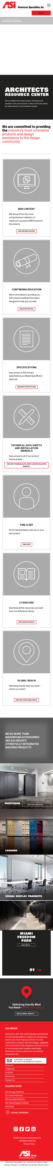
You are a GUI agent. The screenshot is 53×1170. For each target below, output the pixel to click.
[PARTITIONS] (26, 786)
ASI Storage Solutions (14, 1092)
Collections (10, 1069)
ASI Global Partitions (35, 805)
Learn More (25, 945)
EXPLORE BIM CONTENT (26, 231)
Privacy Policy (29, 1144)
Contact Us (10, 1080)
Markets (6, 21)
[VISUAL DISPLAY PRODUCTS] (26, 877)
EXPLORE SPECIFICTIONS (26, 387)
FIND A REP (26, 544)
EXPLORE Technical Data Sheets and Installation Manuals (26, 465)
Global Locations (19, 1112)
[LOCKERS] (26, 831)
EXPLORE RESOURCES (27, 622)
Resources (9, 1076)
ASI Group (9, 1106)
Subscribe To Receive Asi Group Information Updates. (28, 1061)
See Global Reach (25, 1014)
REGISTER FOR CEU (27, 309)
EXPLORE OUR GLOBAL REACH (26, 700)
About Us (9, 1065)
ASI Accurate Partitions (35, 800)
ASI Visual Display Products (17, 1103)
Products (9, 1072)
